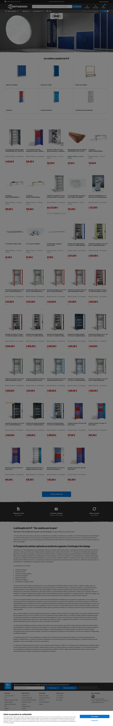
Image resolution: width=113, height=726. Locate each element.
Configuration (94, 720)
